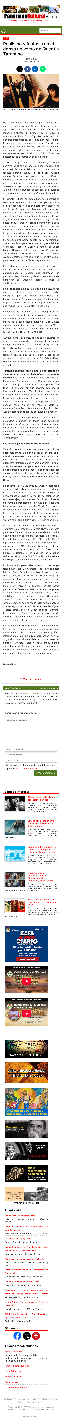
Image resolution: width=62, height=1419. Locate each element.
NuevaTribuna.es (13, 1371)
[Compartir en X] (19, 69)
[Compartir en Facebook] (27, 69)
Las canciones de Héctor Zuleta (20, 1215)
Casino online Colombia (16, 1387)
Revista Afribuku (13, 1376)
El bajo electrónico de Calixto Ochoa (22, 1281)
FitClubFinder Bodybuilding (18, 1366)
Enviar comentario (46, 772)
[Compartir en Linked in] (35, 69)
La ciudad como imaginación (18, 1238)
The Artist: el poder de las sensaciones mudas (41, 798)
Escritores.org (11, 1382)
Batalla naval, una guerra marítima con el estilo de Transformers (41, 823)
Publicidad (31, 1399)
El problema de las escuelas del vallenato (24, 1259)
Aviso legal (42, 1399)
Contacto (8, 1399)
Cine (6, 38)
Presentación (19, 1399)
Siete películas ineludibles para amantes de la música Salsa (42, 902)
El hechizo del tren (13, 1351)
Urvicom (35, 1416)
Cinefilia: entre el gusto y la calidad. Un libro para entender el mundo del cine (42, 849)
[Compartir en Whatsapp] (43, 69)
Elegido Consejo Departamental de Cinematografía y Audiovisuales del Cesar (40, 877)
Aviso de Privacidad (26, 768)
